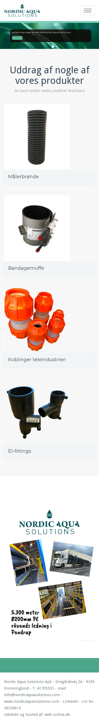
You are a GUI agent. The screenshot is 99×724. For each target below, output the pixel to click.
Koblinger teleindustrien (37, 360)
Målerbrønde (23, 177)
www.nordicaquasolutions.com (31, 701)
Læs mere (17, 38)
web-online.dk (57, 714)
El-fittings (19, 451)
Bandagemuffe (26, 268)
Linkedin (70, 701)
